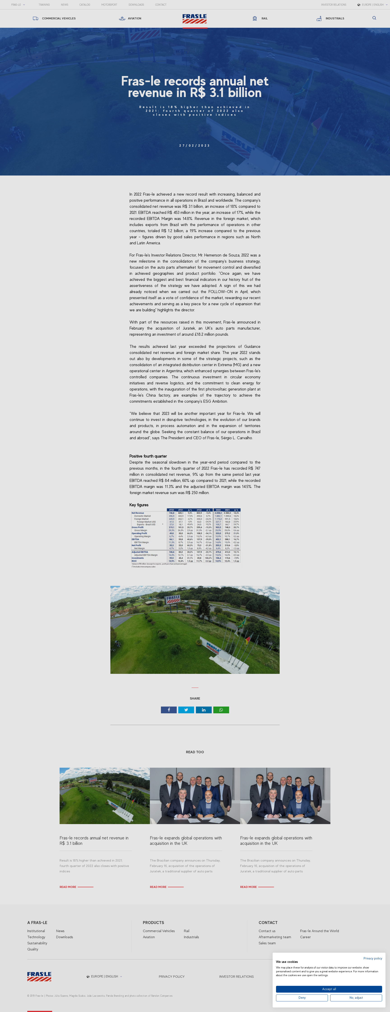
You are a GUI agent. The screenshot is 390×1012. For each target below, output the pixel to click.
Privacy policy (373, 958)
